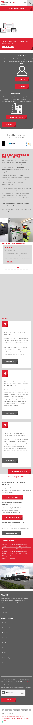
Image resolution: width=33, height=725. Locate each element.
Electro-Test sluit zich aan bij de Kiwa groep (15, 333)
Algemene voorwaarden (8, 718)
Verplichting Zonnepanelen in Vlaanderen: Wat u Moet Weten (14, 434)
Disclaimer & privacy (22, 718)
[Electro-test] (9, 3)
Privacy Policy (27, 681)
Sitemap (4, 721)
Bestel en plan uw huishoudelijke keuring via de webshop (16, 42)
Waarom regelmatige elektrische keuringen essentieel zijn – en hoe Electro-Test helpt (16, 384)
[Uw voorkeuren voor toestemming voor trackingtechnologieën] (2, 722)
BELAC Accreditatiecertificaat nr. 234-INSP (13, 716)
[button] (25, 3)
